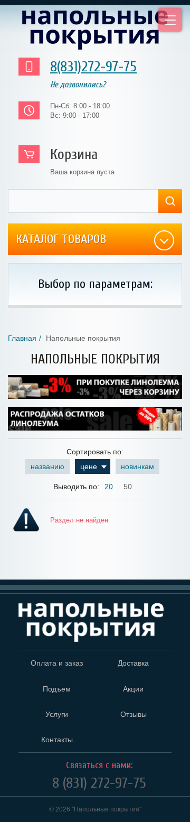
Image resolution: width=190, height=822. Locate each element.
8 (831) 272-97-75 (99, 783)
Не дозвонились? (78, 84)
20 (108, 486)
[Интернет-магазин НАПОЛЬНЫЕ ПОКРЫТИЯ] (95, 30)
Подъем (57, 689)
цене (88, 466)
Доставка (133, 663)
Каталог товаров (61, 239)
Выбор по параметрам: (95, 284)
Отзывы (133, 714)
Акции (133, 689)
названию (47, 466)
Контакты (57, 739)
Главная (22, 338)
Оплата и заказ (57, 663)
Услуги (56, 714)
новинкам (137, 466)
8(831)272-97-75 (93, 66)
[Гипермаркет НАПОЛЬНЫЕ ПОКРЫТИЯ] (91, 622)
